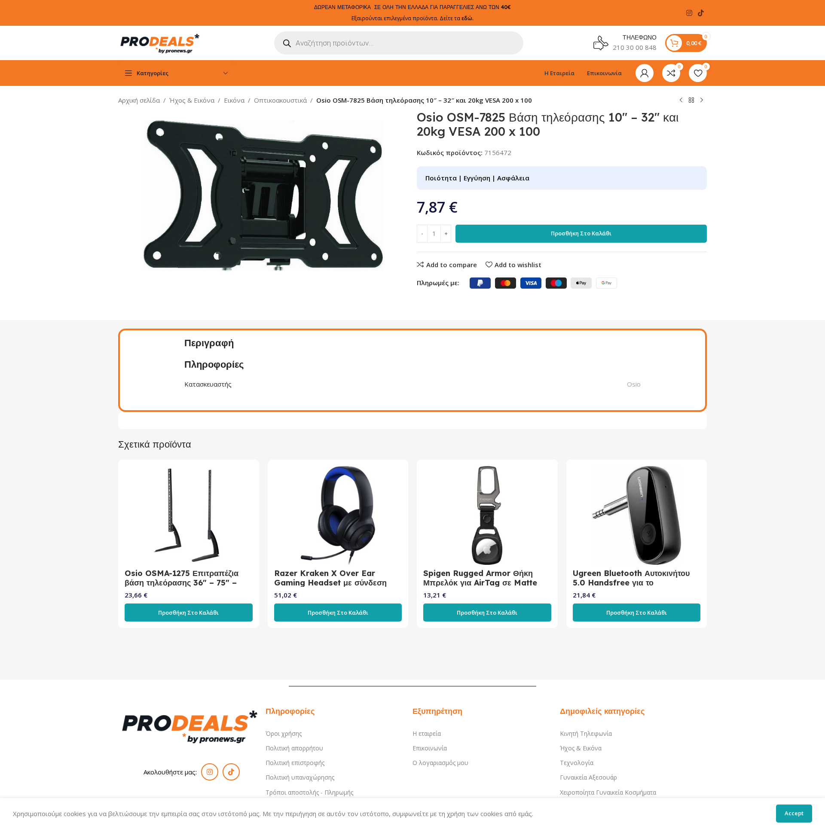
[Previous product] (681, 100)
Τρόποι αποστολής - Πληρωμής (309, 792)
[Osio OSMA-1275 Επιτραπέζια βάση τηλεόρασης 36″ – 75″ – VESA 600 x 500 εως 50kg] (189, 515)
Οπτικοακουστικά (280, 100)
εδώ (466, 18)
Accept (794, 813)
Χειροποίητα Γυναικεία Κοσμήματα (608, 792)
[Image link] (192, 725)
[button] (189, 612)
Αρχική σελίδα (139, 100)
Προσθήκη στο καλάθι (581, 233)
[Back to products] (691, 100)
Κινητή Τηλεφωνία (586, 733)
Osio (634, 384)
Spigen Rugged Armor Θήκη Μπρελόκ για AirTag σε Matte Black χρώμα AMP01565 (480, 582)
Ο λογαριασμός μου (440, 763)
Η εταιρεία (426, 733)
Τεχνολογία (576, 763)
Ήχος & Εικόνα (191, 100)
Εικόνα (234, 100)
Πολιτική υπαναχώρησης (300, 777)
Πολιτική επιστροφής (295, 763)
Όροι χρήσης (284, 733)
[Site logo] (161, 42)
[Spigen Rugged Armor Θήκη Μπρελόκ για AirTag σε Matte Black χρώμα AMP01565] (487, 515)
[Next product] (702, 100)
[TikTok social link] (701, 12)
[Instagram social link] (689, 12)
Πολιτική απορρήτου (294, 748)
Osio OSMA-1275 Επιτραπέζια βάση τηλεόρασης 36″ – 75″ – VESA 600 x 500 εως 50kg (181, 582)
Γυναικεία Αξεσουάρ (588, 777)
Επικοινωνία (429, 748)
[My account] (644, 73)
